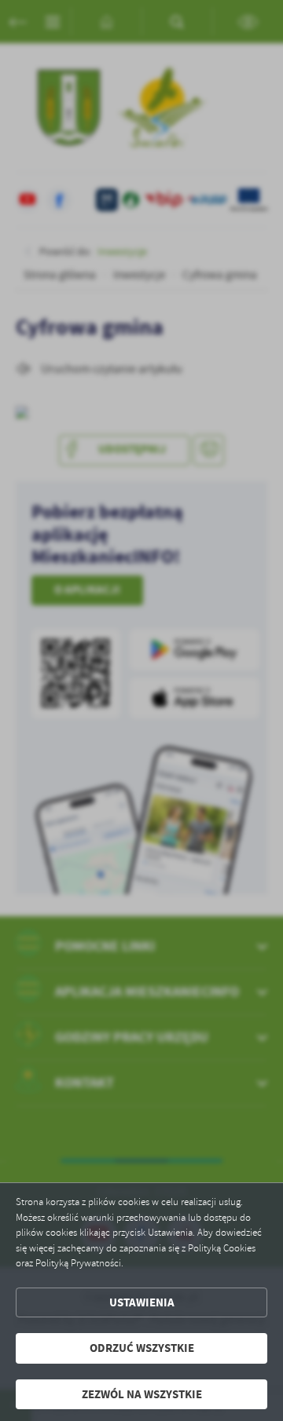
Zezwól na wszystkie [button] (142, 1394)
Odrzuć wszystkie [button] (142, 1348)
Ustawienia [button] (142, 1302)
